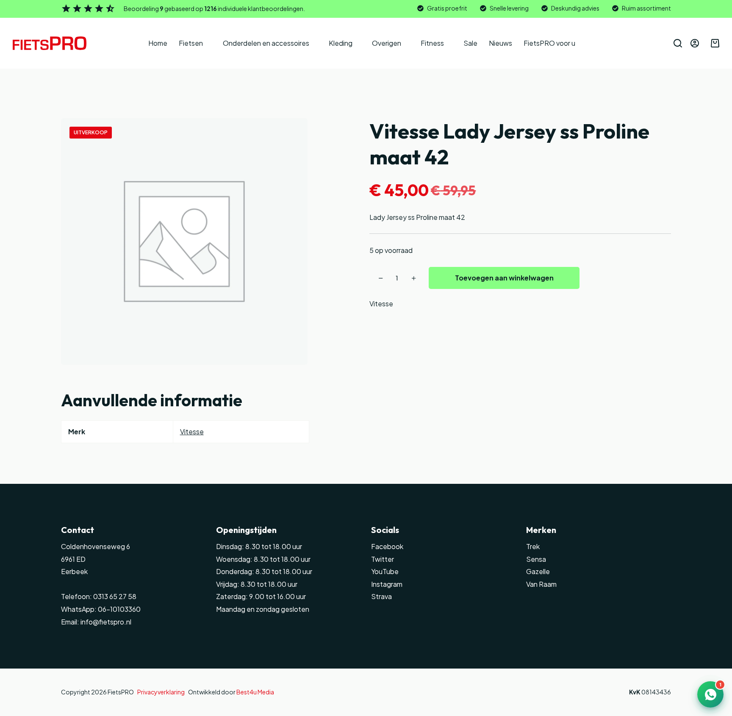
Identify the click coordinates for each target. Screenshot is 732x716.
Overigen (386, 43)
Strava (381, 596)
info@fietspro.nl (105, 621)
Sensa (536, 559)
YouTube (385, 571)
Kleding (340, 43)
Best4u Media (255, 692)
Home (157, 43)
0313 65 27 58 (114, 596)
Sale (470, 43)
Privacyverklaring (161, 692)
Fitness (432, 43)
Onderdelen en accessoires (266, 43)
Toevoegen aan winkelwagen (504, 277)
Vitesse (381, 303)
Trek (533, 546)
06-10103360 (119, 609)
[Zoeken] (678, 43)
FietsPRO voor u (549, 43)
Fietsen (191, 43)
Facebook (387, 546)
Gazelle (538, 571)
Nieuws (500, 43)
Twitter (382, 559)
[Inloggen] (694, 43)
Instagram (386, 584)
